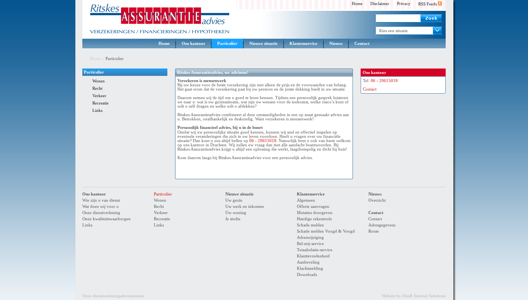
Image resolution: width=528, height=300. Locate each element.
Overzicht (377, 200)
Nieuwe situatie (263, 43)
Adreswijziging (310, 237)
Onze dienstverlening (101, 213)
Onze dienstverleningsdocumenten (113, 296)
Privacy (403, 4)
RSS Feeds (428, 4)
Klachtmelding (310, 268)
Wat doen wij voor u (100, 206)
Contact (362, 43)
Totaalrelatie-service (314, 250)
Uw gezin (233, 200)
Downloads (307, 275)
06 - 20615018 (262, 141)
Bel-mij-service (310, 244)
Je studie (232, 219)
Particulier (227, 43)
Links (97, 110)
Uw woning (235, 213)
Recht (97, 88)
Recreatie (100, 103)
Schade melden (310, 225)
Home (357, 4)
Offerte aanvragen (313, 206)
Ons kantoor (193, 43)
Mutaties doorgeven (314, 213)
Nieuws (335, 43)
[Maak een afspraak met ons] (325, 170)
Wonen (98, 81)
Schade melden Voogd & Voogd (326, 231)
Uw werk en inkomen (244, 206)
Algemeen (306, 200)
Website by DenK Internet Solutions (414, 296)
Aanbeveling (308, 262)
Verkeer (99, 96)
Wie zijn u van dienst (101, 200)
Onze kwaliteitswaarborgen (106, 219)
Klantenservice (303, 43)
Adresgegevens (381, 225)
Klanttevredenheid (313, 256)
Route (373, 231)
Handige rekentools (314, 219)
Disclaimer (379, 4)
